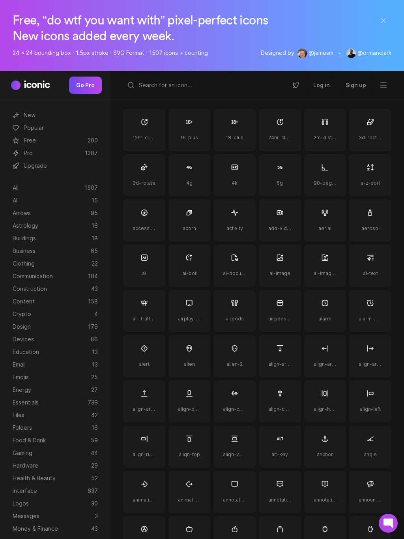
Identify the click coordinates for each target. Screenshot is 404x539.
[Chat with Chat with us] (388, 523)
